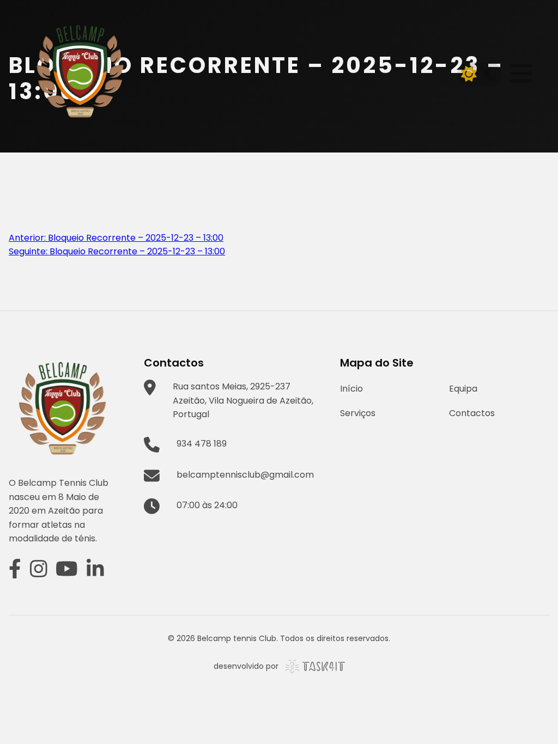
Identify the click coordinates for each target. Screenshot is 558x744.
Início (351, 388)
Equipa (463, 388)
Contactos (472, 413)
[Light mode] (469, 74)
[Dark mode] (490, 74)
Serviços (357, 413)
